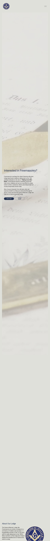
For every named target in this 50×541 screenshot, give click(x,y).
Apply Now (9, 198)
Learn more (19, 199)
